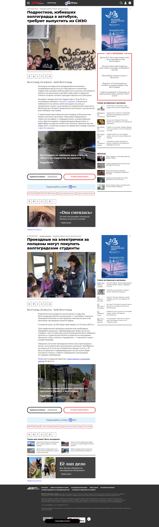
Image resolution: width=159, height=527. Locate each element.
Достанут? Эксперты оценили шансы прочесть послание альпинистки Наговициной (119, 306)
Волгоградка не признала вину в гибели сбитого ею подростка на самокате (63, 156)
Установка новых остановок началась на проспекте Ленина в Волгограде (64, 389)
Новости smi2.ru (34, 230)
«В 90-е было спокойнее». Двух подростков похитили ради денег (118, 106)
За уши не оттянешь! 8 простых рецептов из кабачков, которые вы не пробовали (119, 121)
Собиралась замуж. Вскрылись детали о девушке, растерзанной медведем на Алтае (118, 143)
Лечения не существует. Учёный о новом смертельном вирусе (118, 291)
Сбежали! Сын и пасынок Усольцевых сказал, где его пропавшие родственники (119, 313)
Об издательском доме (79, 487)
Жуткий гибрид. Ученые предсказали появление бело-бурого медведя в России (119, 284)
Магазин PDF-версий (107, 487)
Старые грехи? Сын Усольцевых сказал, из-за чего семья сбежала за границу (119, 136)
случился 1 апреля (66, 102)
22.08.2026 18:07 (32, 236)
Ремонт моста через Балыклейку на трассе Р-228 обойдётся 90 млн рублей (82, 443)
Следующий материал (62, 521)
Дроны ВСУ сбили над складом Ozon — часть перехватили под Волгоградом (114, 59)
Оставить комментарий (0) (79, 177)
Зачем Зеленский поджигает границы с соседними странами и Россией (117, 172)
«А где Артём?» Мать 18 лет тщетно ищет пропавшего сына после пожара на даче (118, 320)
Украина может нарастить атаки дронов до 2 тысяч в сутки (117, 178)
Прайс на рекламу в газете (59, 487)
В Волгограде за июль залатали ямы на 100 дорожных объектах (81, 450)
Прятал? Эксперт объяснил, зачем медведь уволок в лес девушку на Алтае (118, 298)
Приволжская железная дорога (38, 299)
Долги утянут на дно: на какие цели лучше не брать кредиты (118, 185)
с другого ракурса (46, 128)
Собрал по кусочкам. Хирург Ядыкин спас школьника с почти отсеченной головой (119, 128)
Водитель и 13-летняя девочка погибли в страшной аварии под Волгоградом (114, 85)
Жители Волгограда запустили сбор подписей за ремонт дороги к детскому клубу (47, 450)
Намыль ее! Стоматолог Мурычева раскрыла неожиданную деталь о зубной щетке (118, 114)
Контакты (44, 487)
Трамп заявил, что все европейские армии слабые (118, 157)
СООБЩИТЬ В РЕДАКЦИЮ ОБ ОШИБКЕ (84, 490)
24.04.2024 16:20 (32, 9)
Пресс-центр (94, 487)
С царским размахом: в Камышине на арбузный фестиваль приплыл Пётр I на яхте (114, 94)
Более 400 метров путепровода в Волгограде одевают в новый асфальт (47, 443)
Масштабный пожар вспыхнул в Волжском (114, 76)
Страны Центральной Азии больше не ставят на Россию (118, 164)
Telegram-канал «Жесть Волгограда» (39, 71)
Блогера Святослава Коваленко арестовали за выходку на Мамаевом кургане (114, 68)
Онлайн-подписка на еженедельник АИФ (55, 490)
